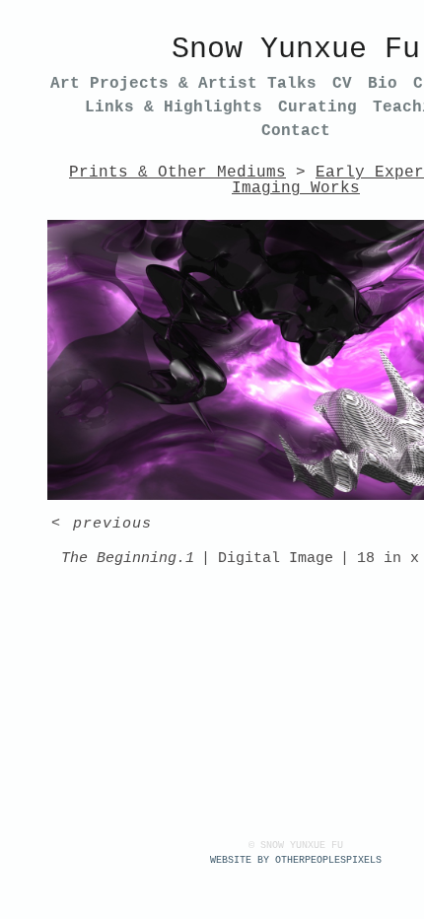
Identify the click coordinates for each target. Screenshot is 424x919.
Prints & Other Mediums (177, 172)
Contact (295, 131)
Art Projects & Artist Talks (183, 84)
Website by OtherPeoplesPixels (296, 860)
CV (342, 84)
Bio (382, 84)
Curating (317, 107)
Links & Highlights (173, 107)
